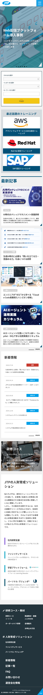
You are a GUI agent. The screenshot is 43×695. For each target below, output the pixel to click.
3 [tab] (20, 66)
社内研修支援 (10, 642)
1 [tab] (16, 66)
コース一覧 (9, 619)
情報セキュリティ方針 (20, 692)
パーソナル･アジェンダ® (15, 652)
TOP (41, 693)
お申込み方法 (30, 628)
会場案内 (28, 623)
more (37, 349)
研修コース (10, 616)
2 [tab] (18, 66)
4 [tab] (22, 66)
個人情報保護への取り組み (7, 692)
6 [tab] (26, 66)
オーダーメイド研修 (13, 623)
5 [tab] (24, 66)
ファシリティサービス (14, 647)
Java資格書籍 (29, 619)
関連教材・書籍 (30, 616)
